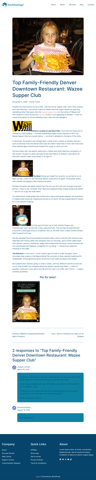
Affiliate (34, 450)
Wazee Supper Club (49, 112)
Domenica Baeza (24, 407)
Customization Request (11, 463)
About (4, 450)
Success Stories (8, 453)
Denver (42, 115)
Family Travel (34, 102)
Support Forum (8, 460)
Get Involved (36, 456)
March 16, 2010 (23, 369)
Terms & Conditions (38, 463)
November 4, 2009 (19, 102)
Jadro (38, 476)
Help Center (6, 456)
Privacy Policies (37, 460)
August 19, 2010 (23, 410)
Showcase (35, 453)
